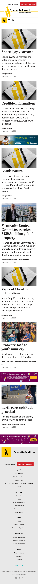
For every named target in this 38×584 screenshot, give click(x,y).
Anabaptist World (7, 74)
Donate (19, 521)
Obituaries (19, 556)
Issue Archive (19, 512)
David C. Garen (6, 424)
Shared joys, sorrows (17, 52)
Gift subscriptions (19, 506)
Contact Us (19, 573)
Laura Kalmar (6, 260)
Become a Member (28, 4)
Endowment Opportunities (19, 528)
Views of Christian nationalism (15, 292)
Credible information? (19, 104)
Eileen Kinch (5, 362)
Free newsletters (19, 553)
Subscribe (10, 4)
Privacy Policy (24, 571)
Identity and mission (19, 477)
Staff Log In (19, 565)
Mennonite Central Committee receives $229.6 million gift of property (17, 232)
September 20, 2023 (9, 76)
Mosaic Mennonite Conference (19, 362)
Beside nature (12, 171)
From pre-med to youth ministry (14, 347)
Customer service (19, 509)
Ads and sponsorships (19, 537)
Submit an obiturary (19, 544)
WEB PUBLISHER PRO (21, 574)
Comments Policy (31, 571)
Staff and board (19, 474)
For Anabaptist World (18, 424)
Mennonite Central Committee (20, 260)
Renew (16, 4)
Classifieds (19, 559)
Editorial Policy (19, 480)
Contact (19, 487)
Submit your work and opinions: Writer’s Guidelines (19, 483)
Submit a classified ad (19, 540)
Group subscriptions (19, 502)
